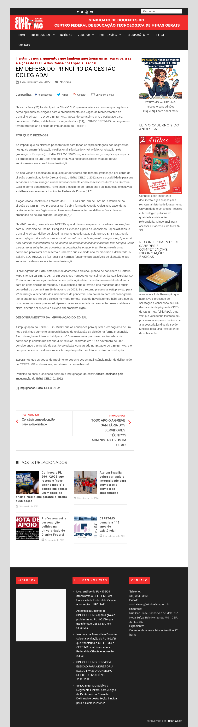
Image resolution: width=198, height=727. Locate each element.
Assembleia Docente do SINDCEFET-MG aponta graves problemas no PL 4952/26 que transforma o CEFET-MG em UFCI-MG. (95, 619)
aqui (154, 111)
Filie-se (160, 34)
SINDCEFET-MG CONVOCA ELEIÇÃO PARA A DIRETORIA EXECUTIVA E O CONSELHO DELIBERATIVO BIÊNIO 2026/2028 (94, 671)
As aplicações (45, 94)
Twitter (64, 94)
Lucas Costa (174, 720)
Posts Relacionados (43, 462)
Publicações (108, 34)
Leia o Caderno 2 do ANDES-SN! (159, 127)
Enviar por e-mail (105, 94)
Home (22, 34)
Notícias (66, 34)
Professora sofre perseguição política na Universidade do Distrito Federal (54, 526)
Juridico (84, 34)
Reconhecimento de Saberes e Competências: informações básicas (159, 249)
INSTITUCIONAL (41, 34)
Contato (24, 44)
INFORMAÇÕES (136, 34)
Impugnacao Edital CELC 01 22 (40, 388)
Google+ (81, 94)
